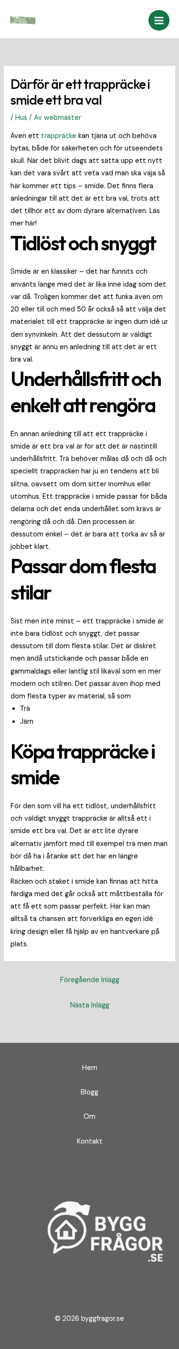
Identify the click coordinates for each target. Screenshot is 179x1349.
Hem (89, 1067)
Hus (21, 117)
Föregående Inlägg (89, 980)
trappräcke (58, 135)
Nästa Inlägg (89, 1005)
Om (89, 1116)
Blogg (89, 1092)
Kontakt (90, 1141)
